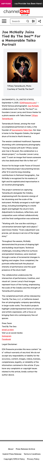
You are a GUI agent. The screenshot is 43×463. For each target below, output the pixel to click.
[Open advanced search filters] (33, 21)
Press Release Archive (25, 449)
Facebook (6, 339)
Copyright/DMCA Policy (14, 459)
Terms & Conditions (32, 454)
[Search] (28, 21)
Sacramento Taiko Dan (22, 130)
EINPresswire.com (28, 103)
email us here (8, 330)
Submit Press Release (12, 454)
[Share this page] (39, 21)
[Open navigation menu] (4, 21)
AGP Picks (6, 4)
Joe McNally (33, 106)
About (10, 449)
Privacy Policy (33, 459)
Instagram (6, 336)
